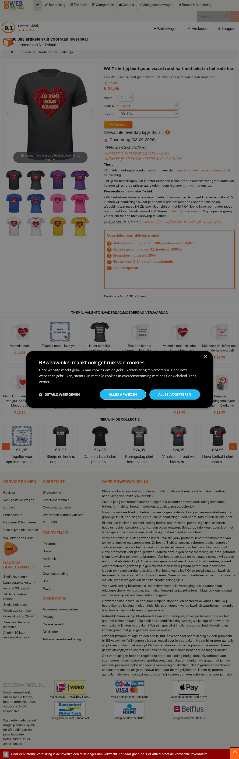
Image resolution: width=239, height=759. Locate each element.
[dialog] (119, 379)
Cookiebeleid (176, 375)
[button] (59, 394)
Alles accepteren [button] (174, 394)
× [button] (205, 356)
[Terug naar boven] (234, 753)
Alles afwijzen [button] (123, 394)
